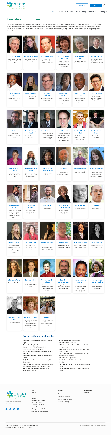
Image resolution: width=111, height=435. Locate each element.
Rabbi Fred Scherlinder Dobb (63, 281)
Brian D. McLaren (80, 205)
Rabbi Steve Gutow (63, 131)
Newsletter (82, 5)
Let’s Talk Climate (37, 402)
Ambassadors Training (96, 12)
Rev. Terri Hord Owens (14, 169)
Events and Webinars (38, 405)
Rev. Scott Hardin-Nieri (80, 132)
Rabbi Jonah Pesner (80, 243)
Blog (84, 12)
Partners (34, 395)
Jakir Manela (47, 205)
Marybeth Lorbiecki (96, 168)
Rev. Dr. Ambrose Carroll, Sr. (14, 95)
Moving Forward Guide (38, 409)
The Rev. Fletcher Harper (96, 132)
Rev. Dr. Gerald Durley (80, 95)
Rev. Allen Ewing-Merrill (30, 132)
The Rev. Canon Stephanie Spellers (97, 281)
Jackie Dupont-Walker (64, 95)
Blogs (59, 394)
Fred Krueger (63, 168)
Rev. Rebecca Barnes (31, 56)
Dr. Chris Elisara (96, 94)
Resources (74, 12)
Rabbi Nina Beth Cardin (80, 57)
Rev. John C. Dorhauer (47, 95)
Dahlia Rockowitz (96, 243)
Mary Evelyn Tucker (30, 317)
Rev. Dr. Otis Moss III (47, 244)
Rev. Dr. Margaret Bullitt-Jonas (64, 57)
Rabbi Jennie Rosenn (14, 280)
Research (64, 12)
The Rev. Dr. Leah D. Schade (47, 281)
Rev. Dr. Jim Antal (14, 56)
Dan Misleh (96, 205)
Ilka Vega (47, 317)
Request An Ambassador (65, 404)
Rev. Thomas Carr (97, 56)
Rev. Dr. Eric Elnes (14, 131)
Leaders (34, 393)
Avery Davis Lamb (80, 168)
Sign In (96, 5)
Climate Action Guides (38, 400)
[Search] (104, 5)
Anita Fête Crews (30, 94)
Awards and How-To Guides (40, 411)
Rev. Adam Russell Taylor (14, 318)
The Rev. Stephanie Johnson (30, 169)
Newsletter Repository (64, 396)
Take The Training (63, 402)
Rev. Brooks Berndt (47, 56)
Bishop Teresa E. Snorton (80, 281)
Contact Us (87, 393)
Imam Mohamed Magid (14, 206)
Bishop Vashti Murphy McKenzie (64, 206)
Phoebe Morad (31, 243)
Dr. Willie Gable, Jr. (47, 131)
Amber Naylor (63, 243)
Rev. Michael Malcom (31, 206)
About (54, 12)
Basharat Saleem (30, 280)
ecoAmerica (10, 403)
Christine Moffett (14, 243)
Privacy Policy (88, 390)
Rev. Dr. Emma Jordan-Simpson (47, 169)
